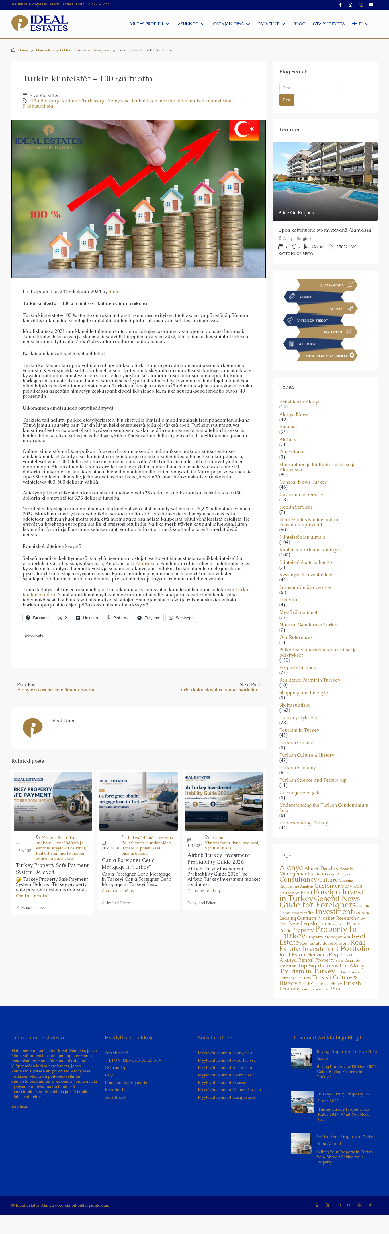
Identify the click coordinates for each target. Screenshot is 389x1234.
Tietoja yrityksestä (299, 717)
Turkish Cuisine (296, 742)
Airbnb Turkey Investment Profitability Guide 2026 (218, 858)
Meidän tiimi (117, 1089)
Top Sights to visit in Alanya (332, 965)
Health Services (296, 507)
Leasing (362, 912)
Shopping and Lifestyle (303, 692)
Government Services (301, 494)
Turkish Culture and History (320, 983)
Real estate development (324, 943)
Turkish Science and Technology (313, 780)
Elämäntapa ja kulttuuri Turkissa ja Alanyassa (73, 50)
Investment (334, 911)
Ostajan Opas (118, 1067)
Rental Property (316, 960)
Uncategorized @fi (299, 792)
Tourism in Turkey (299, 730)
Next (368, 178)
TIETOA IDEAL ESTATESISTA (133, 1060)
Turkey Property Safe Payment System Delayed (52, 868)
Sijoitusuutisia (38, 106)
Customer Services (338, 885)
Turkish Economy (297, 767)
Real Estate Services (303, 954)
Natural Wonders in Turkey (308, 625)
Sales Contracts (348, 960)
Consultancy (298, 879)
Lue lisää (19, 1106)
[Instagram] (340, 1205)
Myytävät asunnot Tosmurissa (226, 1075)
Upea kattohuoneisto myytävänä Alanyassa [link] (324, 230)
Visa (335, 989)
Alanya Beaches (321, 868)
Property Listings (297, 667)
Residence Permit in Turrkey (309, 680)
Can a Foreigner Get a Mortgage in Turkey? (128, 863)
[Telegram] (372, 1205)
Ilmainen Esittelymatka (126, 1082)
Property (303, 930)
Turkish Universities (315, 989)
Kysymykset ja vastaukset (306, 574)
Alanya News (293, 414)
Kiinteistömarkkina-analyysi (231, 842)
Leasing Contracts (298, 918)
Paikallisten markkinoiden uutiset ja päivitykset (183, 101)
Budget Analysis (337, 874)
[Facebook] (318, 1205)
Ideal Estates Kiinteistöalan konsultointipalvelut (308, 522)
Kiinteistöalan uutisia (302, 537)
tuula (114, 291)
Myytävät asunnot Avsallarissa (227, 1060)
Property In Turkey (318, 932)
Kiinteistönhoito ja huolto (305, 562)
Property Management (328, 937)
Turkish (341, 972)
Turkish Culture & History (306, 755)
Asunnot (219, 837)
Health (363, 906)
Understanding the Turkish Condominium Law (323, 808)
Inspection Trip (302, 913)
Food (306, 893)
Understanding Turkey (303, 823)
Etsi (286, 99)
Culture (328, 879)
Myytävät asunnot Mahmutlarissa (229, 1089)
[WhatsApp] (361, 1205)
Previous (281, 178)
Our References (296, 637)
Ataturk (287, 439)
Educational (292, 452)
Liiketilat (289, 599)
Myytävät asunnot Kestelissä (225, 1067)
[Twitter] (329, 1205)
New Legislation (307, 923)
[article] (325, 203)
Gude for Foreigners (317, 904)
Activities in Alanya (300, 402)
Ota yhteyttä (116, 1052)
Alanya (291, 867)
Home (23, 50)
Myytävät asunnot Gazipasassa (227, 1097)
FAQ (109, 1075)
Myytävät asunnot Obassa (222, 1082)
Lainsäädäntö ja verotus (150, 837)
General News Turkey (303, 482)
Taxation (287, 966)
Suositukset (115, 1097)
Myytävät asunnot (68, 848)
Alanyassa (147, 563)
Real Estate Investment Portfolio (324, 945)
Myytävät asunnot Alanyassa (225, 1052)
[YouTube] (350, 1205)
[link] (325, 181)
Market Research (337, 918)
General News (337, 898)
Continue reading (32, 895)
